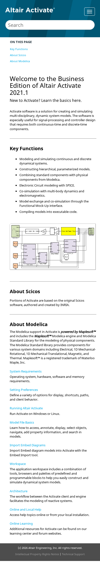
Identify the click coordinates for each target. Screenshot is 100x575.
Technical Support (73, 554)
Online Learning (21, 523)
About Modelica (20, 61)
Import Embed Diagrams (27, 445)
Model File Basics (22, 422)
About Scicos (18, 55)
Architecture (18, 491)
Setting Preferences (24, 390)
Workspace (18, 464)
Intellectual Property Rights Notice (37, 554)
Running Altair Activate (26, 408)
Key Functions (19, 49)
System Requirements (26, 371)
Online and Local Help (25, 509)
